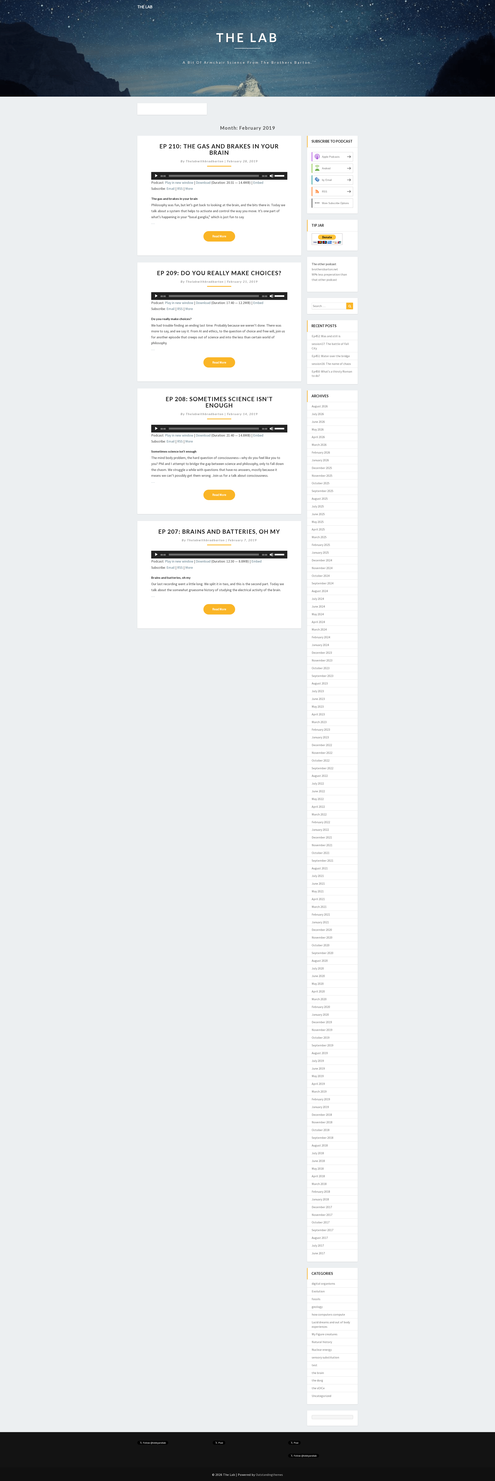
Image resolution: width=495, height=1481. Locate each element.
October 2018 (320, 1130)
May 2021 (318, 891)
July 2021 (318, 876)
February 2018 (321, 1191)
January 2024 (320, 645)
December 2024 (322, 560)
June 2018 (318, 1161)
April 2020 (318, 991)
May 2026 (318, 429)
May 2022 (318, 799)
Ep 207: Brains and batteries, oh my (219, 531)
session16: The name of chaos (331, 364)
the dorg (317, 1380)
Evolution (318, 1291)
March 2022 (319, 814)
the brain (318, 1373)
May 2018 (318, 1168)
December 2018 (322, 1115)
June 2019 (318, 1068)
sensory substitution (325, 1357)
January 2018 (320, 1199)
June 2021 (318, 883)
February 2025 (321, 545)
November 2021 (322, 845)
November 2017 (322, 1215)
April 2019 (318, 1084)
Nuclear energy (322, 1350)
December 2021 (322, 837)
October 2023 (320, 668)
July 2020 (318, 968)
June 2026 (318, 422)
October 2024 (320, 576)
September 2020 (322, 953)
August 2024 (320, 591)
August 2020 (320, 961)
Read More (223, 236)
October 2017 (320, 1222)
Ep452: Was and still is (326, 336)
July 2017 (318, 1245)
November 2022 (322, 753)
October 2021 (320, 853)
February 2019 (321, 1099)
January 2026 (320, 460)
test (314, 1365)
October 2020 (320, 945)
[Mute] (271, 176)
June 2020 (318, 976)
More (189, 188)
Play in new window (179, 182)
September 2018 (322, 1138)
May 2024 (318, 614)
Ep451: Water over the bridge (331, 356)
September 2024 (322, 583)
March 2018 (319, 1184)
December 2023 (322, 653)
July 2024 (318, 599)
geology (317, 1307)
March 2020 (319, 999)
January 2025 (320, 552)
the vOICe (318, 1388)
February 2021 (321, 914)
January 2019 (320, 1107)
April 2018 (318, 1176)
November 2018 (322, 1122)
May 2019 (318, 1076)
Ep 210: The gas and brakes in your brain (219, 149)
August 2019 (320, 1053)
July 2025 (318, 506)
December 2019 (322, 1022)
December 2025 (322, 468)
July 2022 (318, 783)
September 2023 (322, 676)
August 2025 (320, 498)
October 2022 (320, 760)
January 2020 (320, 1014)
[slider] (280, 175)
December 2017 (322, 1207)
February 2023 (321, 729)
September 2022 (322, 768)
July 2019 (318, 1061)
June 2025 (318, 514)
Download (203, 182)
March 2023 (319, 722)
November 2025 (322, 475)
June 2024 (318, 606)
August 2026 (320, 406)
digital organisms (323, 1283)
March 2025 (319, 537)
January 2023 (320, 737)
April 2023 (318, 714)
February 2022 (321, 822)
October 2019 (320, 1037)
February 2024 (321, 637)
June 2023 (318, 699)
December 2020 (322, 930)
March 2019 (319, 1091)
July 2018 (318, 1153)
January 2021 (320, 922)
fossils (316, 1299)
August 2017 (320, 1238)
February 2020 (321, 1007)
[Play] (156, 176)
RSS (180, 188)
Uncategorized (321, 1396)
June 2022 (318, 791)
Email (170, 188)
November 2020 (322, 937)
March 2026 (319, 445)
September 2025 (322, 491)
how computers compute (328, 1314)
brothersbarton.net (325, 269)
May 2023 (318, 706)
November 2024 (322, 568)
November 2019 (322, 1030)
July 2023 (318, 691)
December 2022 (322, 745)
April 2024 (318, 622)
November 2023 (322, 660)
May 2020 (318, 984)
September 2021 (322, 860)
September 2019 (322, 1045)
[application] (219, 176)
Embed (258, 182)
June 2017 (318, 1253)
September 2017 (322, 1230)
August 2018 (320, 1145)
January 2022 (320, 830)
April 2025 (318, 529)
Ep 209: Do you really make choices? (219, 272)
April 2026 (318, 437)
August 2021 (320, 868)
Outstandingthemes (269, 1475)
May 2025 (318, 522)
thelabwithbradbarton (205, 161)
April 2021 (318, 899)
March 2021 (319, 907)
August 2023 (320, 683)
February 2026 (321, 452)
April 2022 (318, 807)
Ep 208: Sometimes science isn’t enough (219, 402)
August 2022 (320, 776)
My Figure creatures (324, 1334)
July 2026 (318, 414)
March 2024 (319, 629)
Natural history (322, 1342)
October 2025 (320, 483)
